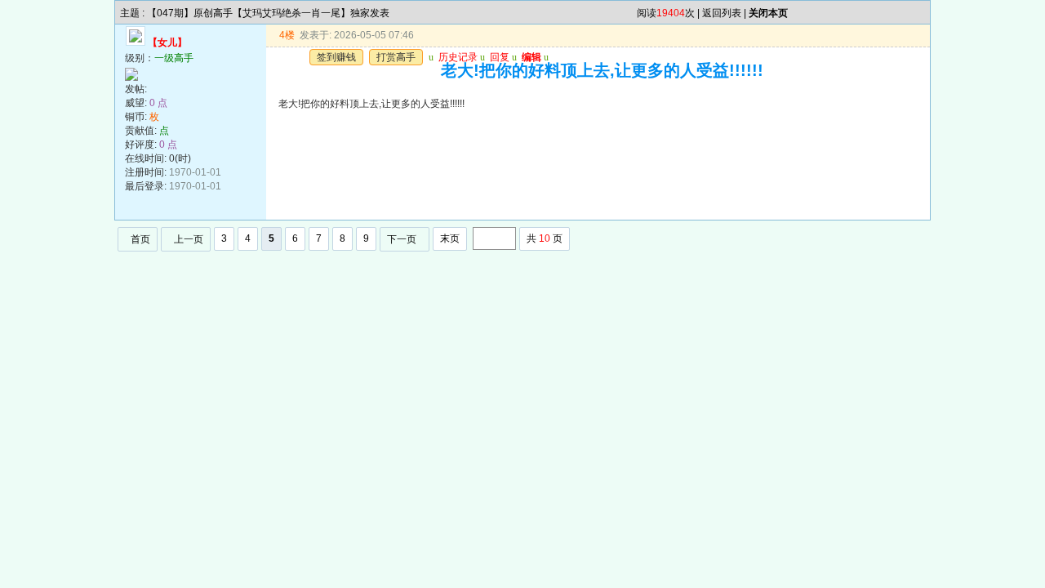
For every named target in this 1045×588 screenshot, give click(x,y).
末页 (450, 238)
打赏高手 (396, 57)
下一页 (401, 239)
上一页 (188, 239)
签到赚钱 (336, 57)
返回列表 (721, 13)
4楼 (287, 35)
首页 (140, 239)
